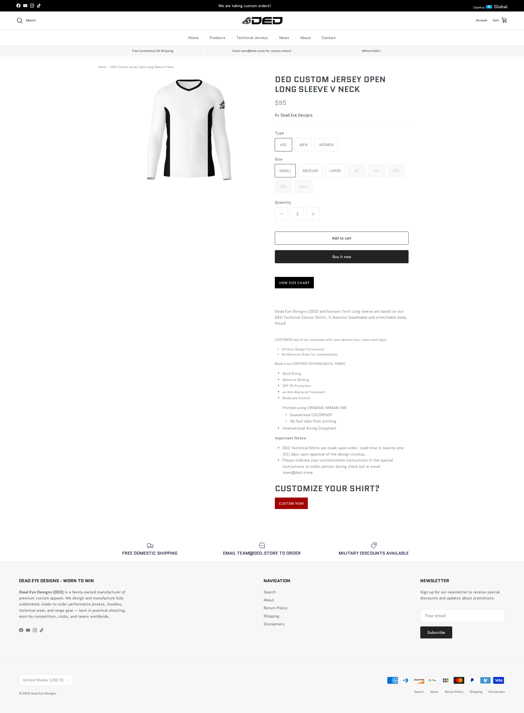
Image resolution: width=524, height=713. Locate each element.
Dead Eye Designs (297, 115)
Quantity (283, 202)
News (284, 37)
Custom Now (291, 503)
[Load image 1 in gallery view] (189, 130)
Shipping (271, 616)
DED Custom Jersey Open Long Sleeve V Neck (142, 67)
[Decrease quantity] (281, 214)
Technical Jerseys (252, 37)
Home (193, 37)
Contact (329, 37)
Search (270, 592)
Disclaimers (274, 624)
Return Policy (275, 608)
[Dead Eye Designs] (262, 20)
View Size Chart (294, 282)
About (305, 37)
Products (218, 37)
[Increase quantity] (313, 214)
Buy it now (341, 256)
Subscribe (436, 632)
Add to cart (342, 238)
